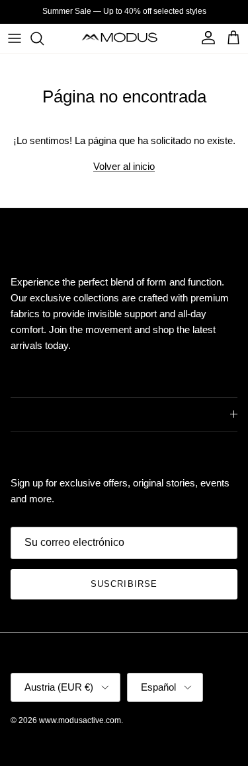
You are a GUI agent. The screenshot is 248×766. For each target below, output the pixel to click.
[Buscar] (43, 38)
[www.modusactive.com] (124, 38)
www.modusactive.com (80, 720)
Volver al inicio (124, 166)
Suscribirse (124, 584)
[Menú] (14, 38)
